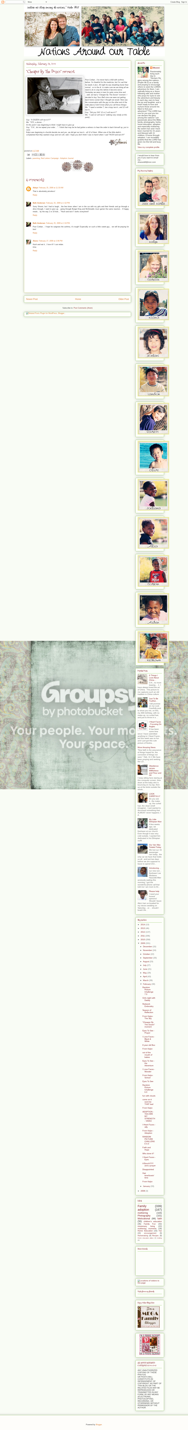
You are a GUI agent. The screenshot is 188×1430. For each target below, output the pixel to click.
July (145, 965)
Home (78, 299)
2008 (143, 1191)
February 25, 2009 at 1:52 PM (58, 203)
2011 (143, 936)
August (146, 961)
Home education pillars (146, 1238)
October (147, 954)
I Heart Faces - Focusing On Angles (155, 724)
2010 (143, 939)
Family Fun (150, 1224)
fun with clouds (148, 1096)
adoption (143, 1209)
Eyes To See (147, 1081)
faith (159, 1218)
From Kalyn (147, 1049)
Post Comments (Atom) (83, 308)
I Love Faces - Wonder (148, 1070)
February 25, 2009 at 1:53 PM (58, 223)
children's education (153, 1221)
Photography (144, 1215)
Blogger (99, 1425)
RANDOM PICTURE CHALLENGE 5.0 (148, 1140)
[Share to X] (38, 154)
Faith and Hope (146, 1148)
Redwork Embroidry (147, 1005)
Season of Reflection (147, 1011)
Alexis (35, 241)
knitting (159, 1238)
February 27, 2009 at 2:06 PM (50, 241)
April (145, 976)
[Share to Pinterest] (43, 154)
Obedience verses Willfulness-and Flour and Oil (155, 770)
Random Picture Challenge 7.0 (147, 990)
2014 (143, 924)
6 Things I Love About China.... (154, 677)
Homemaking (143, 1236)
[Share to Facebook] (41, 154)
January (147, 1186)
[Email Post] (28, 154)
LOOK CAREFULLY (154, 795)
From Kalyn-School (147, 1076)
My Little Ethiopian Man (155, 820)
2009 (143, 943)
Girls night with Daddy (148, 999)
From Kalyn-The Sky (147, 1017)
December (148, 946)
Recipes (155, 1236)
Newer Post (32, 299)
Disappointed (148, 1169)
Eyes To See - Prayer (148, 1032)
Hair (160, 1231)
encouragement (150, 1233)
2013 (143, 928)
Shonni (156, 68)
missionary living (146, 1226)
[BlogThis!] (35, 154)
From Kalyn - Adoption (148, 1132)
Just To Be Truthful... (153, 699)
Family (142, 1206)
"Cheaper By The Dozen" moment (148, 1024)
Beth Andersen (39, 203)
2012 (143, 932)
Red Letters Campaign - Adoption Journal (57, 158)
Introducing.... (155, 868)
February (147, 984)
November (148, 950)
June (145, 969)
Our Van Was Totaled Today (155, 846)
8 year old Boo (148, 1045)
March (146, 980)
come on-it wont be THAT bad (147, 1101)
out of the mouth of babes (147, 1054)
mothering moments (147, 1228)
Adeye (35, 188)
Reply (35, 195)
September (148, 958)
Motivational (144, 1218)
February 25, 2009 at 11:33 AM (51, 188)
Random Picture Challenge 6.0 (147, 1088)
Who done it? (148, 1153)
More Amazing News (147, 747)
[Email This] (33, 154)
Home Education (145, 1231)
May (145, 973)
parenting (36, 158)
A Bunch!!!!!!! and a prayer (149, 1164)
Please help (154, 891)
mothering (143, 1213)
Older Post (123, 299)
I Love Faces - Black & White (148, 1039)
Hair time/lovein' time (148, 1175)
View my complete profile (148, 147)
